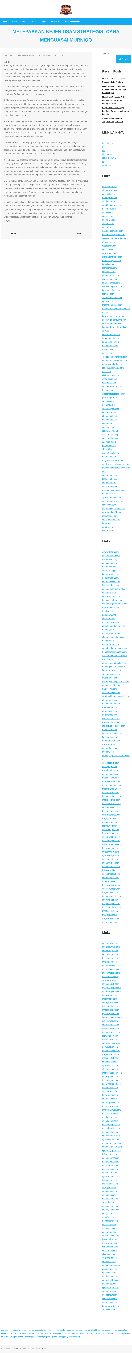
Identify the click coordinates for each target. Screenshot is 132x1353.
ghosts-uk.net (108, 220)
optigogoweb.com (110, 1302)
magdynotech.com (110, 1162)
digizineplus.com (110, 1169)
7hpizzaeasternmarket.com (114, 357)
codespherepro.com (111, 874)
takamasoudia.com (110, 718)
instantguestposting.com (113, 490)
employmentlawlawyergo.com (115, 464)
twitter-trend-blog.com (112, 305)
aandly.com (107, 527)
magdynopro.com (110, 818)
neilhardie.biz (108, 405)
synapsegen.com (110, 1247)
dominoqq (106, 165)
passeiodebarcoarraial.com (114, 589)
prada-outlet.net (109, 186)
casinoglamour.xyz (110, 434)
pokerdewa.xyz (109, 446)
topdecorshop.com (110, 479)
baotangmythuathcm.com (113, 667)
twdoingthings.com (110, 722)
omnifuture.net (108, 201)
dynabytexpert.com (110, 1210)
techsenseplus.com (111, 841)
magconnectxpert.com (112, 1073)
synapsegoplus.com (111, 1150)
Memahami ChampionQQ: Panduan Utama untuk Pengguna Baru (113, 100)
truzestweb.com (109, 1284)
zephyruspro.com (110, 1191)
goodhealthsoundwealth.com (115, 696)
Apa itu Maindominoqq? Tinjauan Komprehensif (112, 120)
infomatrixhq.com (110, 1039)
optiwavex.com (109, 1273)
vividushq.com (108, 1254)
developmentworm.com (112, 501)
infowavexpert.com (110, 829)
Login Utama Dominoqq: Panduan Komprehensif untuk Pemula (115, 111)
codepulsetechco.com (112, 1017)
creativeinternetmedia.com (114, 238)
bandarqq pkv (107, 1330)
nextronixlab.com (110, 1199)
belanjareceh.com (110, 578)
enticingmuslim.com (111, 692)
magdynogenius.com (111, 785)
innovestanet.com (110, 1206)
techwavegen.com (110, 848)
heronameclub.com (111, 741)
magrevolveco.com (110, 892)
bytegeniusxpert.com (111, 988)
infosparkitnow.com (111, 973)
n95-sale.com (108, 242)
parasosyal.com (109, 689)
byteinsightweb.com (111, 781)
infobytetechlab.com (111, 870)
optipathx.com (108, 1195)
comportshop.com (110, 475)
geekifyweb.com (109, 980)
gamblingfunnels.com (112, 205)
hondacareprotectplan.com (114, 652)
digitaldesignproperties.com (114, 604)
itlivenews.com (109, 505)
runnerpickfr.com (109, 198)
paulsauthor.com (109, 729)
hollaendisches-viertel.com (114, 360)
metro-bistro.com (109, 379)
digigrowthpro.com (110, 190)
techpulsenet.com (110, 1080)
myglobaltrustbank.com (112, 460)
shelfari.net (107, 423)
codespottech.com (110, 763)
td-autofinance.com (111, 283)
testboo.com (107, 390)
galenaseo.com (109, 457)
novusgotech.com (110, 1221)
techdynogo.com (109, 767)
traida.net (106, 372)
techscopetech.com (111, 1102)
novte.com (107, 353)
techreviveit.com (109, 826)
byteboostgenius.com (112, 1147)
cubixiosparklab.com (111, 1043)
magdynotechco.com (111, 969)
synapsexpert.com (110, 1287)
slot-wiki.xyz (107, 449)
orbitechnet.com (109, 1269)
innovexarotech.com (111, 896)
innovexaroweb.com (111, 1110)
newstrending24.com (111, 512)
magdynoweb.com (110, 1106)
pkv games (62, 55)
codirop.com (107, 216)
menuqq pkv (6, 1330)
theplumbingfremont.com (113, 508)
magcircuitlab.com (110, 1058)
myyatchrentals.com (111, 633)
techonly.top (107, 227)
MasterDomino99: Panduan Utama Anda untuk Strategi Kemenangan (114, 89)
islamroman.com (109, 279)
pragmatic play (37, 1333)
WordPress (41, 1349)
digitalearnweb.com (111, 556)
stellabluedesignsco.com (113, 726)
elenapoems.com (110, 700)
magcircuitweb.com (111, 800)
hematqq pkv (24, 1333)
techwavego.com (110, 1095)
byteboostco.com (110, 1065)
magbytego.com (109, 999)
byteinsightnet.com (110, 1014)
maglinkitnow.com (110, 778)
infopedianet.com (110, 1154)
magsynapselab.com (111, 789)
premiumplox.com (110, 397)
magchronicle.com (110, 770)
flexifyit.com (107, 1213)
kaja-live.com (108, 264)
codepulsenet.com (110, 1158)
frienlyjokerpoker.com (112, 286)
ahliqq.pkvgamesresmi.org (69, 1337)
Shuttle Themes (19, 1349)
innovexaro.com (109, 1173)
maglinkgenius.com (111, 1054)
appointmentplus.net (111, 497)
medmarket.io (108, 744)
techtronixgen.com (110, 792)
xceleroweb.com (109, 1298)
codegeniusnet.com (111, 1002)
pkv (103, 150)
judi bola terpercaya (84, 1330)
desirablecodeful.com (112, 733)
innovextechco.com (111, 1051)
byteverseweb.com (110, 1139)
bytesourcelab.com (110, 1176)
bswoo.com (107, 531)
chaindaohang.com (111, 335)
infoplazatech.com (110, 984)
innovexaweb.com (110, 1236)
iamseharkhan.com (111, 596)
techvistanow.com (110, 1036)
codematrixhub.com (111, 837)
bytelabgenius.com (110, 811)
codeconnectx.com (110, 1025)
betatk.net (106, 523)
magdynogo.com (109, 922)
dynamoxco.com (109, 1228)
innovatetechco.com (111, 815)
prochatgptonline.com (112, 257)
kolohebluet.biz (109, 412)
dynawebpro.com (110, 1243)
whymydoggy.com (110, 552)
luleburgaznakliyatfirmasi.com (115, 681)
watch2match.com (110, 453)
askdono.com (108, 223)
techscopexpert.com (111, 804)
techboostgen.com (110, 954)
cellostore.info (108, 618)
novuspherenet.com (111, 1265)
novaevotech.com (110, 1047)
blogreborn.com (109, 246)
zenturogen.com (109, 1232)
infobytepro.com (109, 995)
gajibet (54, 1337)
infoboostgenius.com (111, 844)
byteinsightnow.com (111, 885)
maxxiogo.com (109, 1217)
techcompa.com (109, 268)
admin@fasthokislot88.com (28, 55)
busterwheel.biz (109, 420)
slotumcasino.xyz (110, 431)
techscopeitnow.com (111, 907)
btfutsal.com (107, 212)
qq (103, 147)
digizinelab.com (109, 1091)
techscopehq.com (110, 1165)
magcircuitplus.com (111, 904)
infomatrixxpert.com (111, 1028)
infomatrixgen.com (110, 863)
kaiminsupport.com (110, 574)
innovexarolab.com (111, 866)
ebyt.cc (105, 331)
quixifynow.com (109, 1187)
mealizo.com (108, 611)
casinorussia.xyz (109, 427)
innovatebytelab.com (111, 991)
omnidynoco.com (110, 1276)
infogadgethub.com (111, 947)
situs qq (45, 1330)
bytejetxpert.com (109, 915)
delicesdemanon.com (112, 386)
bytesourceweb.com (111, 881)
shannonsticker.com (111, 581)
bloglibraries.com (110, 678)
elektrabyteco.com (110, 1069)
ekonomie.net (108, 494)
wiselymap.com (109, 253)
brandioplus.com (109, 1239)
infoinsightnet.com (110, 1006)
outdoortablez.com (110, 748)
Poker (49, 55)
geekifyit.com (108, 641)
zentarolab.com (109, 1291)
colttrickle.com (108, 194)
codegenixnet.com (110, 878)
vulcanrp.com (108, 301)
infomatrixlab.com (110, 1132)
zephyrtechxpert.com (111, 1084)
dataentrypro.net (109, 567)
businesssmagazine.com (113, 235)
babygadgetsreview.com (113, 316)
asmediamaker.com (111, 622)
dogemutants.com (110, 711)
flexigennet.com (109, 737)
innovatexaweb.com (111, 965)
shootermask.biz (109, 416)
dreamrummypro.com (112, 570)
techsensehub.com (110, 958)
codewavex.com (109, 1062)
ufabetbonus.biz (109, 516)
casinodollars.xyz (110, 438)
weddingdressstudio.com (113, 394)
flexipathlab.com (109, 1250)
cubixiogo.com (109, 1261)
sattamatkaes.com (110, 644)
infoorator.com (108, 349)
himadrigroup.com (110, 275)
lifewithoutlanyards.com (113, 368)
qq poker (5, 1337)
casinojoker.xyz (109, 442)
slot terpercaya (109, 158)
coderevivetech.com (111, 889)
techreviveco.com (110, 1113)
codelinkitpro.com (110, 951)
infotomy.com (108, 752)
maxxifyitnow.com (110, 1184)
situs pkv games (19, 1330)
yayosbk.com (108, 401)
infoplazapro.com (110, 822)
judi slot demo (108, 143)
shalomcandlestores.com (113, 637)
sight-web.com (109, 272)
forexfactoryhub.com (111, 260)
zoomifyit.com (108, 1310)
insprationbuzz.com (111, 585)
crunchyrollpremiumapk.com (115, 648)
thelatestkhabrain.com (112, 600)
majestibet (38, 1337)
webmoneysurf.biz (110, 409)
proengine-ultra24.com (112, 364)
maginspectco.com (110, 918)
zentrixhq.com (108, 1202)
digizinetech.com (110, 859)
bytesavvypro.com (110, 852)
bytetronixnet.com (110, 911)
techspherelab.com (111, 1128)
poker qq (70, 1330)
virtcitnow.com (108, 249)
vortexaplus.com (109, 1258)
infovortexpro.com (110, 900)
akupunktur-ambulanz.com (114, 320)
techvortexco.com (110, 977)
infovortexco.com (110, 1088)
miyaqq (47, 1337)
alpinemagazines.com (112, 298)
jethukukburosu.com (111, 670)
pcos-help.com (109, 209)
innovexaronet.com (111, 1032)
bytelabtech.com (109, 962)
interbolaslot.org (109, 559)
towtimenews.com (110, 659)
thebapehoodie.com (111, 685)
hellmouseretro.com (111, 704)
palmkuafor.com (109, 563)
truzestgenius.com (110, 1076)
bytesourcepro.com (111, 1125)
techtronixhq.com (110, 943)
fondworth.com (109, 593)
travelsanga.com (109, 486)
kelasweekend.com (111, 520)
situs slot (61, 1330)
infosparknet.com (110, 1180)
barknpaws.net (109, 615)
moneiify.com (108, 630)
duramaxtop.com (109, 715)
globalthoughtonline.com (113, 626)
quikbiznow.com (109, 1295)
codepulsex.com (109, 1099)
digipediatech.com (110, 774)
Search (105, 53)
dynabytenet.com (110, 1121)
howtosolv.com (109, 383)
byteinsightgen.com (111, 855)
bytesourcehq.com (110, 1010)
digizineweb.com (110, 1021)
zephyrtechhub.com (111, 1280)
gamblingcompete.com (112, 231)
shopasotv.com (109, 483)
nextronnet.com (109, 1224)
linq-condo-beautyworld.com (115, 327)
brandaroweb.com (110, 1306)
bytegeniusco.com (110, 833)
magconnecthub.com (111, 1143)
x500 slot (97, 1330)
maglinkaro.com (109, 1117)
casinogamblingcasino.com (114, 655)
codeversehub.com (111, 1136)
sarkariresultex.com (111, 607)
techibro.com (108, 294)
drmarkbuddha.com (111, 338)
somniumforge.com (111, 674)
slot (51, 1330)
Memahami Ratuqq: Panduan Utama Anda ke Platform (115, 80)
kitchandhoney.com (111, 375)
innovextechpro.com (111, 796)
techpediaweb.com (110, 807)
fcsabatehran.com (110, 707)
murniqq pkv (12, 1333)
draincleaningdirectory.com (114, 663)
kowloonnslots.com (111, 290)
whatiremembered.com (112, 323)
